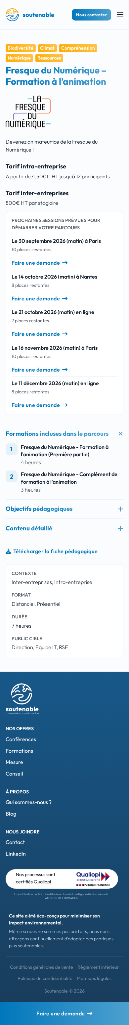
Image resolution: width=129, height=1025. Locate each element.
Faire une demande (36, 262)
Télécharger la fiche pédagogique (55, 551)
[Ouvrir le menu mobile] (120, 14)
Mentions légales (94, 978)
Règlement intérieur (98, 967)
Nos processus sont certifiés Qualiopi (35, 877)
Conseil (14, 773)
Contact (15, 842)
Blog (11, 813)
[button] (64, 433)
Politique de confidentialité (45, 978)
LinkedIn (16, 853)
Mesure (14, 762)
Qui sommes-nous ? (29, 802)
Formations (19, 750)
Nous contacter (91, 14)
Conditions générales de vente (41, 967)
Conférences (21, 739)
